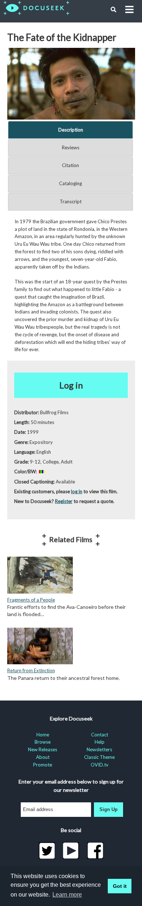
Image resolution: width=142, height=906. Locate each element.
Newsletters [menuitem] (99, 749)
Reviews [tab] (70, 147)
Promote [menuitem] (42, 765)
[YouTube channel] (71, 850)
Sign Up (108, 809)
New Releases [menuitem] (42, 749)
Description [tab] (70, 130)
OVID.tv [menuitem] (100, 765)
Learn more (67, 895)
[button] (114, 10)
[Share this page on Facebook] (95, 850)
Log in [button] (71, 385)
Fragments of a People (31, 600)
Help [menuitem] (99, 742)
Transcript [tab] (71, 201)
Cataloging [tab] (70, 183)
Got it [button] (120, 886)
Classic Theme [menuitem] (99, 757)
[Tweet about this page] (47, 850)
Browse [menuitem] (43, 742)
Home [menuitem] (42, 734)
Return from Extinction (31, 670)
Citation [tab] (70, 165)
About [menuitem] (43, 757)
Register (63, 501)
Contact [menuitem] (99, 734)
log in (76, 491)
